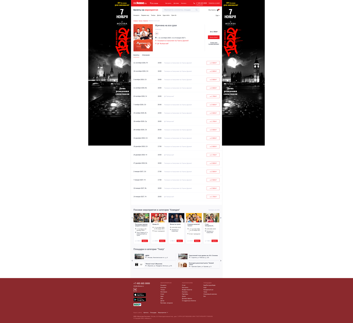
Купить (145, 241)
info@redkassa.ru (138, 286)
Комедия (145, 20)
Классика (163, 287)
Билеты (136, 55)
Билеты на (145, 10)
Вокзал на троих (175, 224)
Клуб (205, 287)
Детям (162, 300)
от (213, 63)
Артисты (145, 312)
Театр (205, 292)
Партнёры (185, 294)
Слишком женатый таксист (193, 224)
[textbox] (180, 10)
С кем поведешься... (209, 224)
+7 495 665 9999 (201, 3)
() (213, 43)
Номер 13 (156, 224)
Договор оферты (187, 298)
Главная (135, 20)
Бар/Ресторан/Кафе (209, 285)
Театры (140, 20)
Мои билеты (212, 10)
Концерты (163, 285)
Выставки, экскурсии (167, 303)
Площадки (153, 312)
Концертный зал (208, 289)
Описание (146, 55)
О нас (184, 285)
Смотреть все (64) (214, 210)
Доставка (176, 3)
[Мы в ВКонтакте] (135, 289)
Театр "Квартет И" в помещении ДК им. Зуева (142, 234)
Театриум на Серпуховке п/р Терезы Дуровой (172, 40)
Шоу (162, 298)
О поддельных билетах (189, 300)
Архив (184, 296)
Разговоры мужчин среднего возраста (141, 224)
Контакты (183, 3)
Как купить (168, 3)
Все (205, 296)
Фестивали (164, 292)
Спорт (162, 294)
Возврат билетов (187, 289)
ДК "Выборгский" (163, 43)
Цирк (162, 296)
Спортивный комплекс (210, 294)
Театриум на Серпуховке (175, 230)
